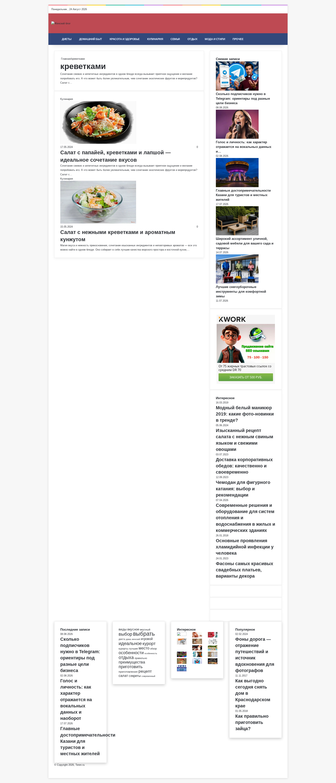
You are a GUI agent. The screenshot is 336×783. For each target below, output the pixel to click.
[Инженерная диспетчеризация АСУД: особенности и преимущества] (212, 643)
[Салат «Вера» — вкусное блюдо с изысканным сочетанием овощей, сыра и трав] (212, 636)
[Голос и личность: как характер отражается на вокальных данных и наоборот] (237, 137)
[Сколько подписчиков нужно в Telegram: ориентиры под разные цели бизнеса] (237, 89)
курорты (123, 648)
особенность (150, 653)
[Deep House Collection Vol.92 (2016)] (197, 636)
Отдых (192, 39)
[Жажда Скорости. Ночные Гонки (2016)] (197, 649)
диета (122, 639)
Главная (65, 58)
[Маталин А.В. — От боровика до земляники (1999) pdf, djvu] (181, 663)
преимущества (132, 662)
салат (123, 676)
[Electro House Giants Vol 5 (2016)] (197, 662)
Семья (175, 39)
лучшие (133, 648)
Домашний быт (90, 39)
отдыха (126, 657)
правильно (141, 658)
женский (136, 639)
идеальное (130, 643)
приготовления (128, 671)
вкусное (133, 629)
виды (123, 629)
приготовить (131, 666)
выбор (125, 634)
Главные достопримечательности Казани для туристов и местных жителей (243, 195)
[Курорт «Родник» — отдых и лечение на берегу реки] (212, 649)
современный (148, 676)
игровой (147, 639)
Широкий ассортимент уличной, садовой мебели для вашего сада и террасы (244, 243)
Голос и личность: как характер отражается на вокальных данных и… (243, 146)
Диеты (67, 39)
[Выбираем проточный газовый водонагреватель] (212, 656)
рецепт (145, 671)
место (144, 648)
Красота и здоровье (125, 39)
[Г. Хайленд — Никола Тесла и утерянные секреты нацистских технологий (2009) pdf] (212, 663)
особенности (131, 652)
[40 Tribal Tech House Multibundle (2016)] (197, 656)
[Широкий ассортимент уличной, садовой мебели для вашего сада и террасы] (237, 234)
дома (128, 639)
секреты (135, 676)
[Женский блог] (61, 23)
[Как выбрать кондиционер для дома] (181, 635)
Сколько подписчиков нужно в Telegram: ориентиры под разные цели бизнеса (243, 98)
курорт (149, 643)
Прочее (238, 39)
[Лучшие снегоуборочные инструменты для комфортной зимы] (237, 282)
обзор (153, 648)
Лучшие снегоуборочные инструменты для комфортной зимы (241, 291)
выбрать (144, 633)
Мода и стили (215, 39)
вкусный (145, 629)
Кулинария (155, 39)
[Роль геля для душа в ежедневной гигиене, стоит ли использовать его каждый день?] (197, 643)
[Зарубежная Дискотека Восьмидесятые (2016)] (181, 656)
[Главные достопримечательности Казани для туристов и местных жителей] (237, 186)
